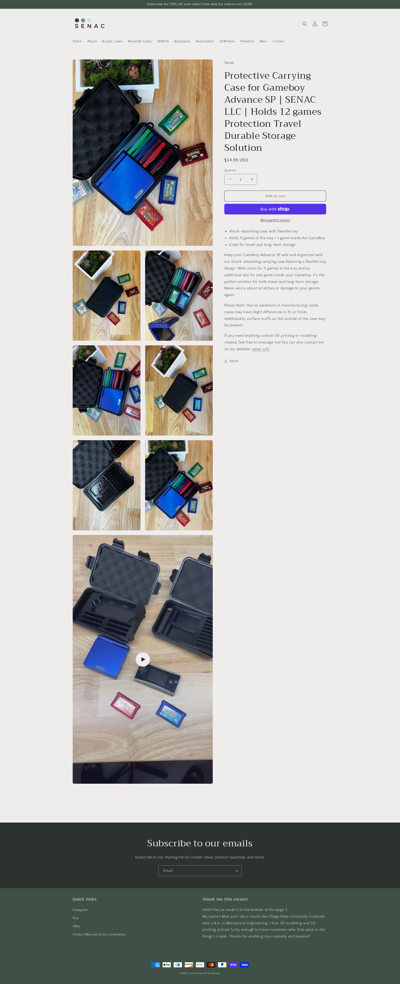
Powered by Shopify (208, 973)
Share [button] (234, 361)
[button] (305, 24)
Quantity (230, 170)
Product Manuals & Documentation (99, 934)
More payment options (275, 220)
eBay (76, 926)
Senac (192, 973)
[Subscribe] (236, 870)
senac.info (261, 349)
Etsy (76, 918)
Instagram (80, 910)
